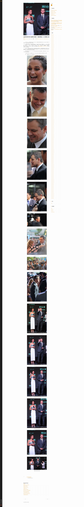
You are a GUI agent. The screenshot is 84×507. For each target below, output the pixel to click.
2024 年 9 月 (52, 63)
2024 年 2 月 (52, 72)
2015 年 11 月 (52, 194)
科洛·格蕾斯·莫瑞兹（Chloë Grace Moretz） (42, 46)
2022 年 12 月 (52, 89)
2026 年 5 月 (52, 38)
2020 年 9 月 (52, 123)
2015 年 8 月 (52, 198)
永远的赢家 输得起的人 (25, 494)
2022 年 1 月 (52, 103)
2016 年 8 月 (52, 184)
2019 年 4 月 (52, 144)
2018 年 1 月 (52, 163)
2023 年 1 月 (52, 88)
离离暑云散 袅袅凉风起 (25, 489)
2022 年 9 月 (52, 93)
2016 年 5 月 (52, 188)
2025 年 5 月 (52, 53)
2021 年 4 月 (52, 114)
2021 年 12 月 (52, 104)
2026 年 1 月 (52, 43)
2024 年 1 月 (52, 73)
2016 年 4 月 (52, 189)
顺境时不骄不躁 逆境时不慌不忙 (26, 493)
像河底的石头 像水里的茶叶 (54, 10)
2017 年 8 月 (52, 169)
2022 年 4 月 (52, 99)
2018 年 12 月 (52, 149)
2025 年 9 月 (52, 48)
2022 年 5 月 (52, 98)
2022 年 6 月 (52, 97)
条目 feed (52, 209)
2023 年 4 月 (52, 84)
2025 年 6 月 (52, 52)
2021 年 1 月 (52, 118)
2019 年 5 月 (52, 143)
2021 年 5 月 (52, 113)
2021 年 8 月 (52, 109)
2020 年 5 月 (52, 128)
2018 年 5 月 (52, 158)
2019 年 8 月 (52, 139)
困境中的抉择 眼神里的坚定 (26, 491)
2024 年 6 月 (52, 67)
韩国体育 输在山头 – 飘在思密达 (54, 25)
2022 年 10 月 (52, 92)
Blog (51, 203)
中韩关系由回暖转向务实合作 (26, 492)
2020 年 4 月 (52, 129)
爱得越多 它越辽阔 (53, 11)
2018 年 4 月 (52, 159)
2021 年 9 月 (52, 108)
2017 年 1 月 (52, 178)
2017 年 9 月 (52, 168)
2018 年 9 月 (52, 153)
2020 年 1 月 (52, 133)
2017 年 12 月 (52, 164)
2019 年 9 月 (52, 138)
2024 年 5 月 (52, 68)
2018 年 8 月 (52, 154)
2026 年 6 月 (52, 37)
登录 (51, 208)
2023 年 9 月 (52, 78)
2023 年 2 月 (52, 87)
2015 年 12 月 (52, 193)
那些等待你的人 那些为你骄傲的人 (26, 490)
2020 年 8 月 (52, 124)
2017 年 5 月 (52, 173)
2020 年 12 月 (52, 119)
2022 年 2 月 (52, 102)
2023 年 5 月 (52, 83)
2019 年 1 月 (52, 148)
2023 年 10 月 (52, 77)
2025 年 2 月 (52, 57)
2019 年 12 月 (52, 134)
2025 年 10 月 (52, 47)
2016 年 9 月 (52, 183)
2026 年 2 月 (52, 42)
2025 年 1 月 (52, 58)
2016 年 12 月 (52, 179)
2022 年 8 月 (52, 94)
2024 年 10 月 (52, 62)
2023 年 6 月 (52, 82)
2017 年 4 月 (52, 174)
